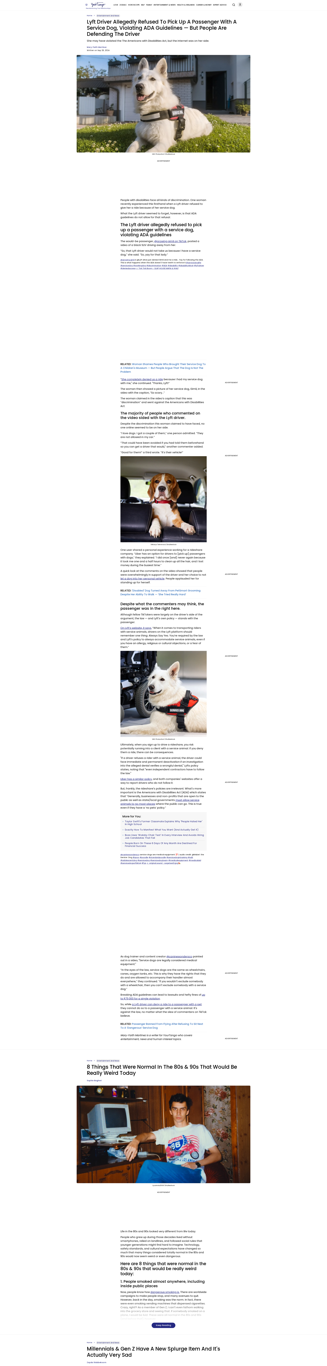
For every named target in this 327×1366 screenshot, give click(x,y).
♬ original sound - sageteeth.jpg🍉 (163, 863)
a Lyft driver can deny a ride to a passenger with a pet (167, 1004)
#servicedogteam (159, 860)
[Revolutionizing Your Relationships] (98, 4)
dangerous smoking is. (165, 1292)
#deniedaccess (128, 268)
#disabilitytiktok (186, 265)
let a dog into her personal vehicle (142, 578)
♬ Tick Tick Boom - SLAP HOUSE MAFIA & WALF (157, 268)
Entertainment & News (165, 5)
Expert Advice (219, 5)
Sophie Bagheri (94, 1080)
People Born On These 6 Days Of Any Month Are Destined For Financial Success (161, 844)
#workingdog (139, 265)
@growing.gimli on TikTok (170, 241)
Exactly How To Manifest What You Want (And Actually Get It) (162, 829)
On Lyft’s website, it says (135, 628)
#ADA (164, 265)
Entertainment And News (108, 15)
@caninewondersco (129, 854)
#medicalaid (195, 860)
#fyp (144, 863)
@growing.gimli (127, 259)
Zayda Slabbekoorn (96, 1362)
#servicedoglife (193, 262)
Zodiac (123, 5)
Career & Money (204, 5)
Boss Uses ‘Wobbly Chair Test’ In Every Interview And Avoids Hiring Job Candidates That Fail (164, 836)
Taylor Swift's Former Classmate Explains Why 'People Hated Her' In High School (163, 823)
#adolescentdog (128, 860)
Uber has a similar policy (136, 779)
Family (149, 5)
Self (143, 5)
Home (89, 15)
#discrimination (153, 265)
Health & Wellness (186, 5)
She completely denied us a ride (142, 379)
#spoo (136, 857)
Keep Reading (163, 1325)
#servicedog (126, 265)
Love (116, 5)
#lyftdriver (199, 265)
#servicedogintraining (176, 857)
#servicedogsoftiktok (130, 863)
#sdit (190, 857)
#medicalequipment (178, 860)
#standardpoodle (157, 857)
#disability (173, 265)
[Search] (233, 4)
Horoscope (133, 5)
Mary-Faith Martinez (97, 47)
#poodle (144, 857)
